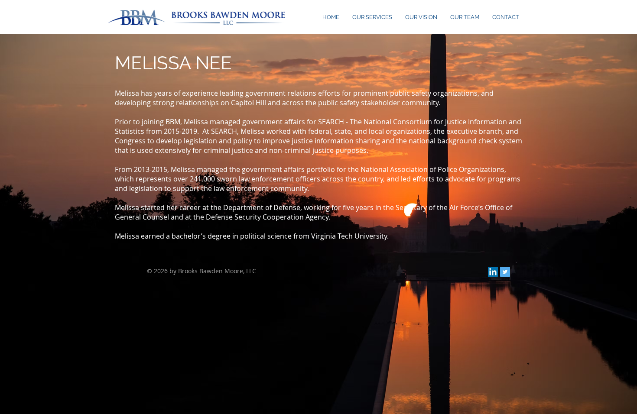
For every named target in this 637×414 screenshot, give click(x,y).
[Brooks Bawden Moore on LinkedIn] (493, 272)
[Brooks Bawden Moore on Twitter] (505, 272)
